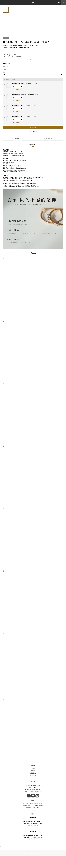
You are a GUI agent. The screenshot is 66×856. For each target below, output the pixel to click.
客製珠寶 (33, 770)
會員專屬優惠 (33, 773)
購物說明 (33, 772)
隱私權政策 (33, 775)
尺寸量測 (33, 768)
